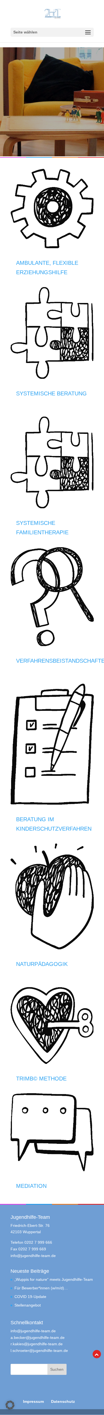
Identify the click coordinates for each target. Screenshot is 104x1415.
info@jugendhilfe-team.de (33, 1255)
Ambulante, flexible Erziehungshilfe (47, 267)
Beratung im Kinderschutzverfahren (54, 824)
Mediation (31, 1186)
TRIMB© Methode (41, 1078)
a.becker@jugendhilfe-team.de (38, 1337)
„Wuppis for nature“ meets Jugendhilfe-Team (53, 1279)
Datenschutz (63, 1401)
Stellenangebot (27, 1305)
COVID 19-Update (30, 1296)
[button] (10, 1405)
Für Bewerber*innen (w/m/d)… (41, 1288)
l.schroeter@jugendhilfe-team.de (39, 1350)
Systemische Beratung (51, 393)
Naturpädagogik (42, 964)
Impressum (33, 1401)
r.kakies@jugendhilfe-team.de (37, 1344)
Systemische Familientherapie (42, 527)
